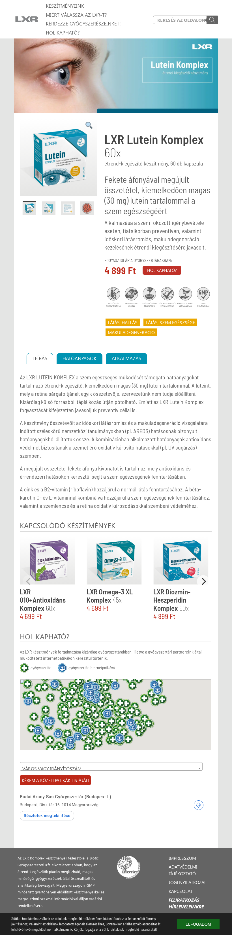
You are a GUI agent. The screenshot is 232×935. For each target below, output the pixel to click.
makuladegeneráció (131, 332)
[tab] (40, 358)
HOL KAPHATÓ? (162, 270)
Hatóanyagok (79, 358)
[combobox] (111, 766)
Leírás (40, 358)
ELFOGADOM (198, 924)
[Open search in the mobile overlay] (185, 20)
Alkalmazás (126, 358)
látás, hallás (123, 322)
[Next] (203, 581)
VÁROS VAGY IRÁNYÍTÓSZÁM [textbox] (51, 768)
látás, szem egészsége (170, 322)
